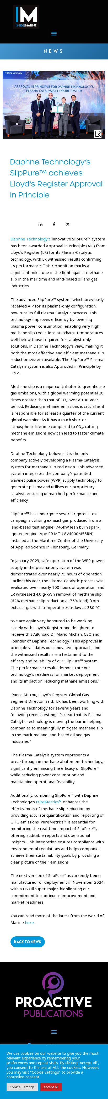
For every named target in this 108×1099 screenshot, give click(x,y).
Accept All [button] (51, 1087)
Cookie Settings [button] (22, 1087)
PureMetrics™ (49, 801)
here (29, 922)
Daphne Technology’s (31, 238)
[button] (54, 33)
